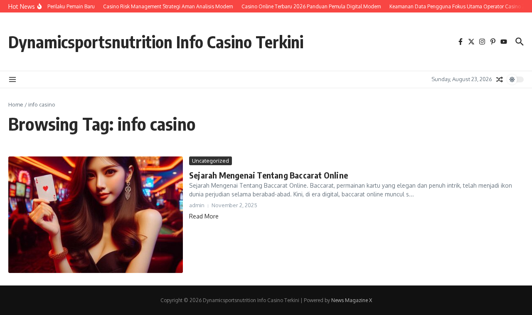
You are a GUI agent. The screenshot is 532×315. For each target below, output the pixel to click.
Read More (204, 216)
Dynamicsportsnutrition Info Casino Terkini (155, 41)
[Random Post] (499, 79)
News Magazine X (351, 300)
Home (15, 104)
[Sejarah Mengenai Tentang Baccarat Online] (95, 214)
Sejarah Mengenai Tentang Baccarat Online (268, 175)
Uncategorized (210, 160)
